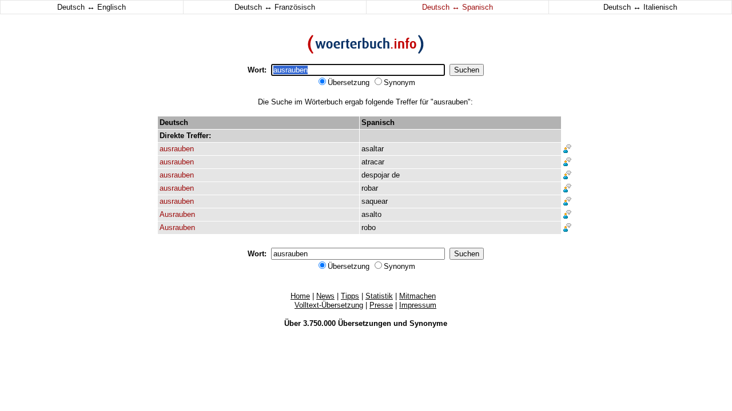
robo (368, 227)
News (325, 296)
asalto (371, 214)
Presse (381, 305)
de (396, 175)
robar (369, 188)
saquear (374, 201)
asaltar (372, 148)
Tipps (350, 296)
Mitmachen (417, 296)
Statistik (379, 296)
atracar (372, 162)
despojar (375, 175)
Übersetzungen (364, 323)
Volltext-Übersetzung (329, 305)
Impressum (417, 305)
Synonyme (428, 323)
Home (300, 296)
